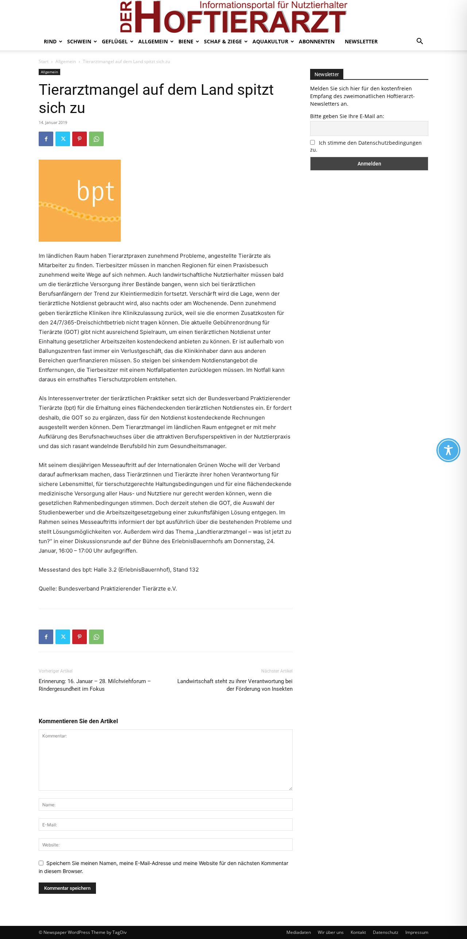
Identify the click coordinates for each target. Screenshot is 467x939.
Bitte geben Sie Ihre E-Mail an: (347, 116)
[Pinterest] (79, 139)
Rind (50, 41)
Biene (185, 41)
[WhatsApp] (96, 139)
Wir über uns (331, 932)
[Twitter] (62, 139)
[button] (419, 42)
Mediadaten (298, 932)
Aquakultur (270, 41)
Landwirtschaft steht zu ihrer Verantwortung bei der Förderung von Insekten (235, 685)
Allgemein (153, 41)
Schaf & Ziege (223, 41)
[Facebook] (46, 139)
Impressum (416, 932)
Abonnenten (317, 41)
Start (44, 61)
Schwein (79, 41)
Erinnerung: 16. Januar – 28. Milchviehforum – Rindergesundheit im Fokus (95, 685)
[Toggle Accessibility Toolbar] (448, 450)
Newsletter (361, 41)
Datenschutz (385, 932)
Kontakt (358, 932)
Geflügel (115, 41)
